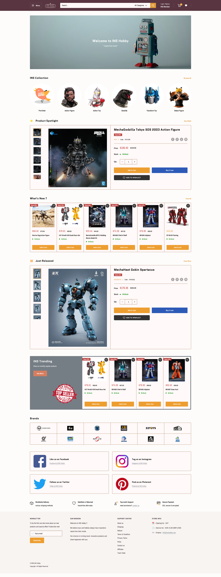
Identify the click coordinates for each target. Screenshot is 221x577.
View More (188, 261)
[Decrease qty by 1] (122, 161)
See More (40, 373)
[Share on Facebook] (172, 139)
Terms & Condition (123, 534)
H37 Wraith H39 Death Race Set (69, 235)
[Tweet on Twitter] (181, 139)
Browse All (188, 78)
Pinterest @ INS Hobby (139, 486)
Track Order (121, 553)
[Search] (153, 5)
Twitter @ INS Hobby (56, 486)
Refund (119, 530)
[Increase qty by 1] (134, 161)
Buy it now (169, 170)
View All (189, 198)
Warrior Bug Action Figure (40, 235)
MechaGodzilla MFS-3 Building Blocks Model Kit (96, 236)
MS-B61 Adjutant (145, 235)
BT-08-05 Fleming (172, 235)
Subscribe (37, 540)
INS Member (165, 6)
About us (120, 523)
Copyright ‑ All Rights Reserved (39, 566)
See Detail (188, 121)
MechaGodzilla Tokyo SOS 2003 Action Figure (147, 129)
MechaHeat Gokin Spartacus (134, 269)
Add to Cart (132, 170)
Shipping (120, 527)
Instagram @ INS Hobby (139, 463)
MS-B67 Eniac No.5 (172, 389)
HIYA (115, 139)
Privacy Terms (122, 538)
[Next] (191, 95)
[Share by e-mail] (186, 139)
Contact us (121, 545)
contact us (135, 505)
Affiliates (120, 549)
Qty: (115, 161)
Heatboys (117, 280)
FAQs (119, 541)
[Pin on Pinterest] (177, 139)
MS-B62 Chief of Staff (120, 235)
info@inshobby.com (169, 532)
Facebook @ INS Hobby (57, 463)
